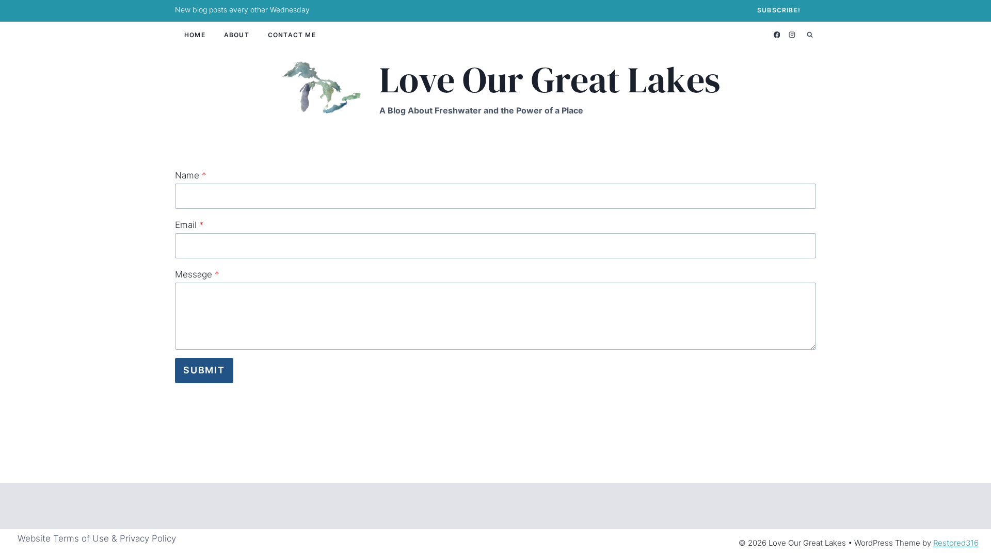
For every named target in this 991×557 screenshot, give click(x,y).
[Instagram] (792, 34)
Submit (204, 370)
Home (194, 35)
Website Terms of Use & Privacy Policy (97, 538)
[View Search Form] (810, 34)
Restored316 (956, 543)
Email (189, 225)
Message (197, 274)
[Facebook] (777, 34)
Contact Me (292, 35)
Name (190, 175)
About (236, 35)
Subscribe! (779, 10)
